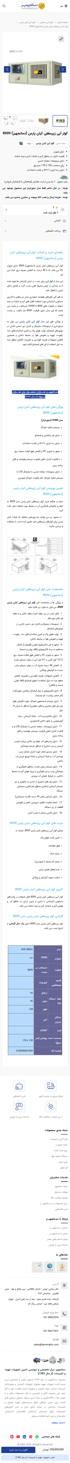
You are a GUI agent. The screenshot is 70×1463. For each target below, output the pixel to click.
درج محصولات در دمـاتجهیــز (54, 1203)
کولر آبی (49, 281)
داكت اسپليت (62, 1145)
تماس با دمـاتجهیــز (58, 1233)
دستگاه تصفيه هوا (60, 1156)
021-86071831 (51, 1331)
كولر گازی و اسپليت (59, 1139)
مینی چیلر (63, 1162)
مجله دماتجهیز (61, 1186)
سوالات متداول (61, 1192)
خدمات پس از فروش (58, 1245)
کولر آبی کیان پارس (27, 22)
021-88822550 (51, 1317)
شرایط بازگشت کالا (59, 1198)
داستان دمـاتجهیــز (59, 1228)
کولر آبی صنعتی (46, 22)
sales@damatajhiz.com (46, 1344)
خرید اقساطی (61, 1209)
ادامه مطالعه (59, 1423)
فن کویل (64, 1167)
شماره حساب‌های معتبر (57, 1239)
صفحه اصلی (62, 22)
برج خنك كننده (61, 1150)
